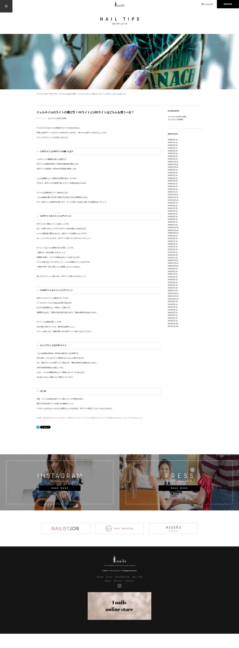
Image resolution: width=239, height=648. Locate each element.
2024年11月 (172, 197)
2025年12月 (172, 162)
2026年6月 (171, 145)
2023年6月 (171, 244)
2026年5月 (171, 148)
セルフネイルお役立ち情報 (57, 118)
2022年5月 (171, 279)
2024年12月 (172, 194)
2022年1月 (171, 290)
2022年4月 (171, 282)
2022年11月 (172, 263)
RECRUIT (118, 581)
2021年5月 (171, 312)
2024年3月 (171, 219)
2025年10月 (172, 167)
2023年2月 (171, 255)
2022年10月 (172, 266)
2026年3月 (171, 153)
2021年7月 (171, 307)
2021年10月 (172, 299)
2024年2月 (171, 222)
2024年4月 (171, 216)
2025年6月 (171, 178)
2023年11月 (172, 230)
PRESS (108, 581)
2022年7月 (171, 274)
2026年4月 (171, 151)
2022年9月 (171, 268)
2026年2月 (171, 156)
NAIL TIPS (137, 577)
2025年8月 (171, 172)
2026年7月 (171, 142)
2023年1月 (171, 258)
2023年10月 (172, 233)
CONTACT (129, 581)
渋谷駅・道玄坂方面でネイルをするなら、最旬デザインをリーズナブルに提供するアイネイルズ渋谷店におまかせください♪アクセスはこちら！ (90, 418)
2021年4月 (171, 315)
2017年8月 (171, 323)
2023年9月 (171, 236)
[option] (66, 528)
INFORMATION (122, 577)
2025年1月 (171, 192)
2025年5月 (171, 181)
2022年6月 (171, 277)
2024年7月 (171, 208)
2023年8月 (171, 238)
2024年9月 (171, 203)
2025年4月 (171, 183)
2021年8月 (171, 304)
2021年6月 (171, 310)
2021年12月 (172, 293)
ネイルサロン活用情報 (175, 119)
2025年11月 (172, 164)
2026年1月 (171, 159)
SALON (100, 577)
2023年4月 (171, 249)
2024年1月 (171, 225)
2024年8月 (171, 205)
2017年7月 (171, 326)
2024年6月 (171, 211)
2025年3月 (171, 186)
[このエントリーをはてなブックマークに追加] (38, 427)
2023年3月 (171, 252)
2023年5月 (171, 246)
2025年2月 (171, 189)
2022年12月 (172, 260)
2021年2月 (171, 321)
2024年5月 (171, 214)
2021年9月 (171, 301)
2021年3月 (171, 318)
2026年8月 (171, 139)
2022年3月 (171, 285)
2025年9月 (171, 170)
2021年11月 (172, 296)
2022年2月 (171, 288)
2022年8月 (171, 271)
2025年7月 (171, 175)
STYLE (109, 577)
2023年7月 (171, 241)
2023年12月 (172, 227)
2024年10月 (172, 200)
